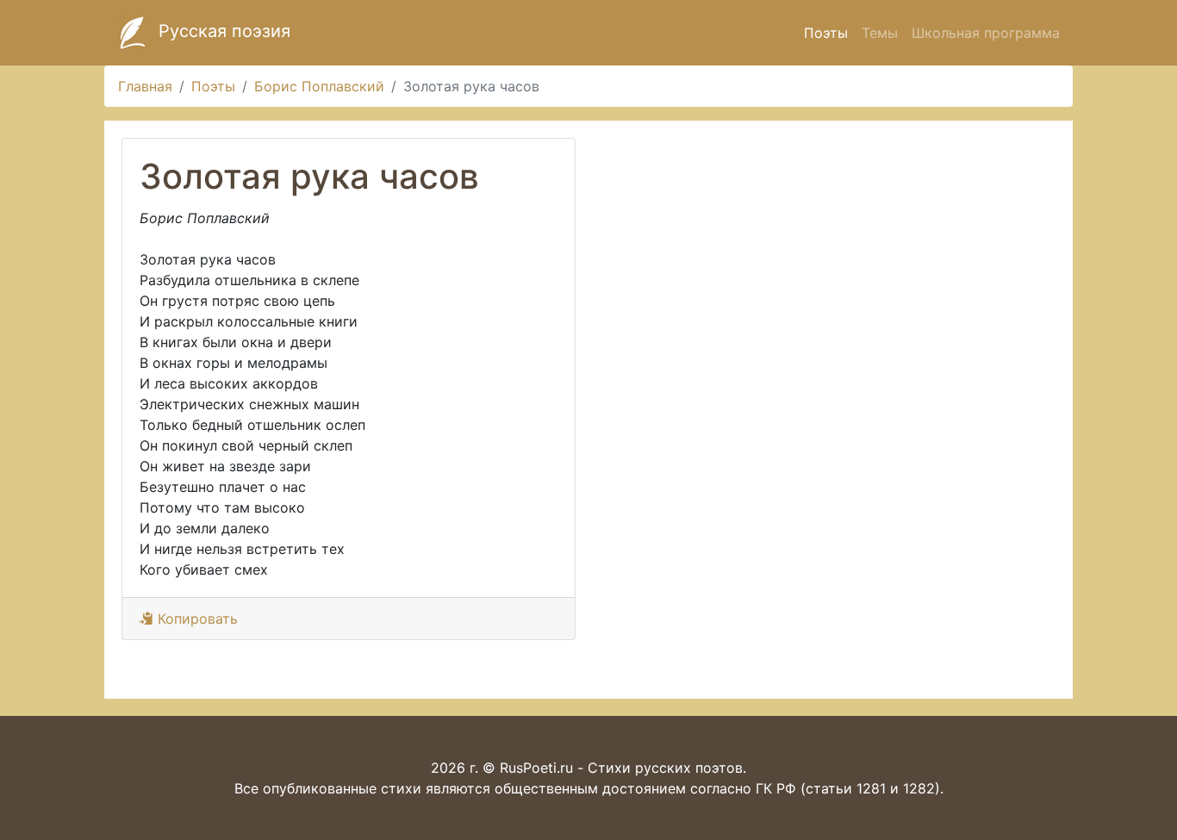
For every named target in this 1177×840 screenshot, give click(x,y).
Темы (880, 32)
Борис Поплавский (319, 86)
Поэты (826, 32)
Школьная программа (986, 32)
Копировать (195, 618)
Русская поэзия (221, 31)
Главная (145, 86)
